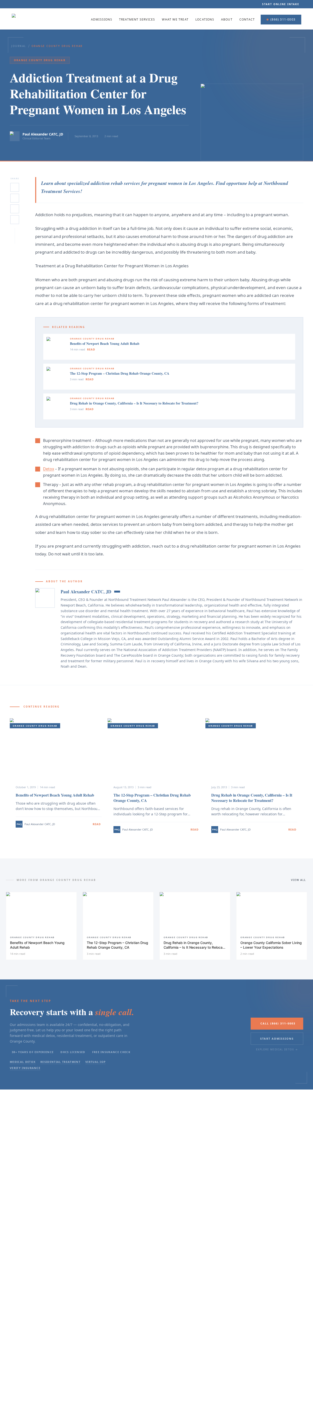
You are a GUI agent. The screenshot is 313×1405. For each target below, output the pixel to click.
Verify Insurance (25, 1068)
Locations (204, 20)
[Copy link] (14, 219)
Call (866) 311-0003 (277, 1023)
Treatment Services (137, 20)
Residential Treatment (60, 1062)
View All (298, 880)
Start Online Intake (280, 4)
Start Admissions (277, 1038)
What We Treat (175, 20)
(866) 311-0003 (282, 19)
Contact (247, 20)
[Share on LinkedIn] (14, 198)
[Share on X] (14, 187)
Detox (48, 469)
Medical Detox (22, 1062)
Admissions (101, 20)
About (227, 20)
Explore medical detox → (277, 1049)
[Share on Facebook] (14, 208)
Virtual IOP (95, 1062)
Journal (18, 46)
